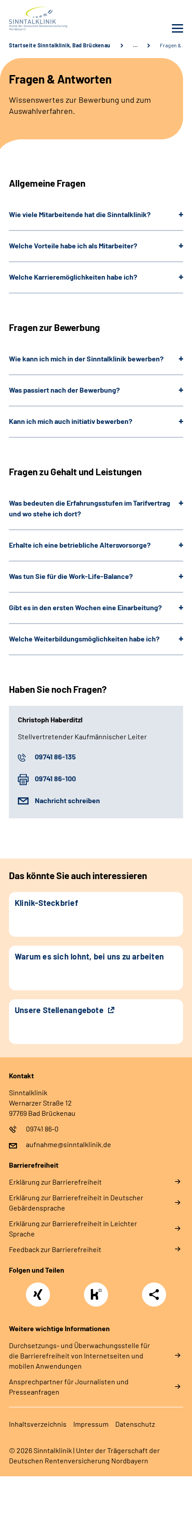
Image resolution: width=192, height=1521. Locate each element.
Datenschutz (135, 1424)
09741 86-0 (42, 1128)
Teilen (154, 1294)
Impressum (91, 1424)
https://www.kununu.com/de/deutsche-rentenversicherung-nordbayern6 (98, 1296)
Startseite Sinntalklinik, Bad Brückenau (60, 45)
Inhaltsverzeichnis (38, 1424)
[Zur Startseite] (50, 19)
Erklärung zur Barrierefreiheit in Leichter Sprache (73, 1228)
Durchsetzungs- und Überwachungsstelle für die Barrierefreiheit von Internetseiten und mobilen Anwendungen (79, 1355)
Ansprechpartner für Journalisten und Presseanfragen (69, 1386)
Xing (38, 1289)
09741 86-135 (55, 756)
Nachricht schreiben (67, 800)
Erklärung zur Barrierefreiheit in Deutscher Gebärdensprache (76, 1202)
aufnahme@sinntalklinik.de (68, 1144)
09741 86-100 (55, 778)
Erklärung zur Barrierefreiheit (55, 1181)
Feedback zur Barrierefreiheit (55, 1249)
